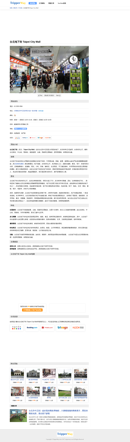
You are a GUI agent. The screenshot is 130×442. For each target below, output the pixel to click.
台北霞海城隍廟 (33, 397)
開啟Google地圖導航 (20, 128)
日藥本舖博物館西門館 (80, 397)
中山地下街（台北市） (49, 379)
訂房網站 (42, 3)
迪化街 (17, 397)
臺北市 (15, 8)
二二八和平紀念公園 (65, 379)
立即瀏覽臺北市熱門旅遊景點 (32, 310)
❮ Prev (40, 95)
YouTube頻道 (62, 3)
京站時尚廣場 (19, 164)
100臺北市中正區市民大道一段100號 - (28, 111)
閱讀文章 (51, 3)
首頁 (11, 8)
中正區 (20, 8)
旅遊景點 (32, 3)
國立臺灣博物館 (33, 379)
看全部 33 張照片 (49, 95)
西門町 (49, 397)
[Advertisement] (65, 25)
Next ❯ (58, 95)
